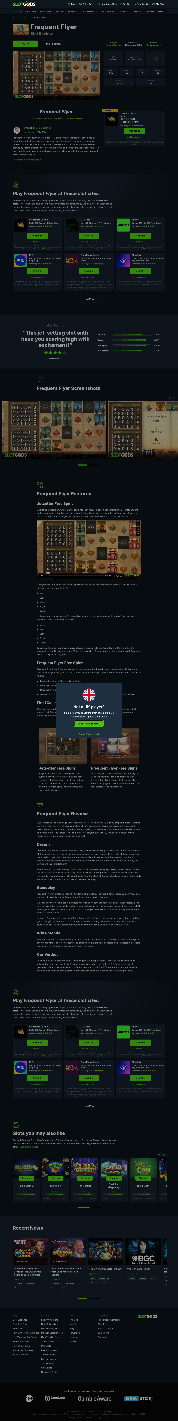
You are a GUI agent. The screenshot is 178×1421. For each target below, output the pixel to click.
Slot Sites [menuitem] (127, 4)
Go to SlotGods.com (88, 723)
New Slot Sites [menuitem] (143, 4)
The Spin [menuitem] (160, 4)
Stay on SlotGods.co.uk (89, 734)
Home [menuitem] (74, 4)
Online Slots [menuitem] (88, 4)
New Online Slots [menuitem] (109, 4)
